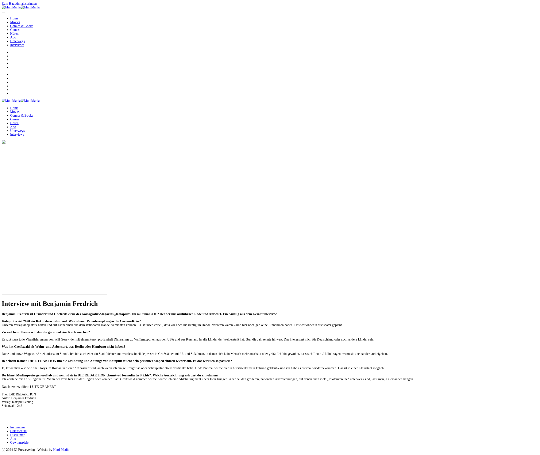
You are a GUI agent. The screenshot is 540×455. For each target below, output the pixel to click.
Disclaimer (17, 435)
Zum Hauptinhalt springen (19, 3)
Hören (14, 33)
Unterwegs (17, 41)
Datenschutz (18, 431)
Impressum (17, 427)
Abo (13, 37)
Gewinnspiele (19, 442)
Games (14, 29)
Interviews (17, 45)
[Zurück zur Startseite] (21, 7)
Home (14, 18)
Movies (15, 22)
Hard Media (61, 449)
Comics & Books (21, 26)
